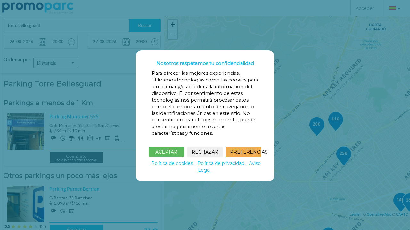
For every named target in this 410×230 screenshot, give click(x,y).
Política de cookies (172, 163)
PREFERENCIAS (245, 152)
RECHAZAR (205, 152)
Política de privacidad (220, 163)
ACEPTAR (166, 152)
